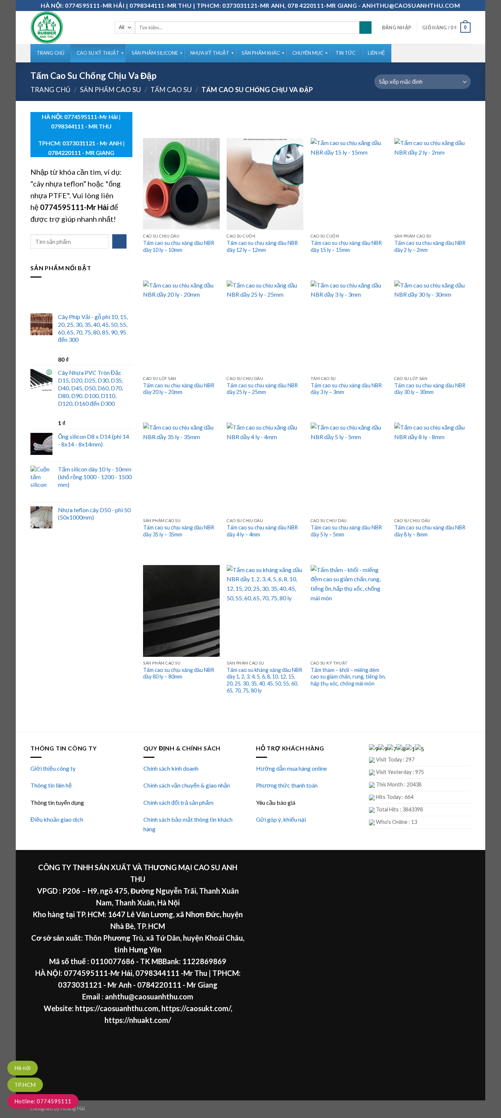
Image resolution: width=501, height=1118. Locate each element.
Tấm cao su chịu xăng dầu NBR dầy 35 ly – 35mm (178, 531)
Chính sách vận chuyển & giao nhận (186, 785)
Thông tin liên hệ (51, 785)
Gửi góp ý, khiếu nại (281, 819)
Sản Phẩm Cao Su (110, 90)
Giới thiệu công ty (53, 768)
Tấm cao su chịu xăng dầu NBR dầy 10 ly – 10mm (178, 246)
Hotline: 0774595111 (43, 1101)
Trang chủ (50, 90)
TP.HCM (25, 1084)
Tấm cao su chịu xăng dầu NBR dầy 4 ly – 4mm (262, 531)
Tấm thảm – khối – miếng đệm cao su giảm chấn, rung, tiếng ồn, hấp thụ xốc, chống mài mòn (348, 677)
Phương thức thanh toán (287, 785)
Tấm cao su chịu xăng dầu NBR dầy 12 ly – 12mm (262, 246)
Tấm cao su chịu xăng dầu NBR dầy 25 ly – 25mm (262, 388)
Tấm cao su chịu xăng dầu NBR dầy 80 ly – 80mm (178, 673)
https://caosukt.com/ (196, 1008)
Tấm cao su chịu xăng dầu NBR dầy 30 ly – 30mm (429, 388)
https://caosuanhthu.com (116, 1008)
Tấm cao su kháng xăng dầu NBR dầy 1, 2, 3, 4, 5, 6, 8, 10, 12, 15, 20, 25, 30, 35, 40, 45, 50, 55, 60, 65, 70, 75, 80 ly (264, 680)
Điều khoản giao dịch (56, 819)
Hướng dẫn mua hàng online (291, 768)
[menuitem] (50, 53)
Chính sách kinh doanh (170, 768)
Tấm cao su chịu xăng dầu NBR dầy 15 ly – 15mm (346, 246)
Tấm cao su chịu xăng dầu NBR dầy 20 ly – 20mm (178, 388)
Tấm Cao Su (171, 90)
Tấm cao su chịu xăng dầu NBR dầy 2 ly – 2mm (429, 246)
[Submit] (365, 27)
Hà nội (22, 1067)
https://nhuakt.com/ (138, 1020)
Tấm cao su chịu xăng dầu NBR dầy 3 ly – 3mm (346, 388)
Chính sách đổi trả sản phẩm (178, 802)
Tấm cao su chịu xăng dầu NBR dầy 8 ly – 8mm (429, 531)
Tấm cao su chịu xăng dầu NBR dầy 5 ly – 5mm (346, 531)
